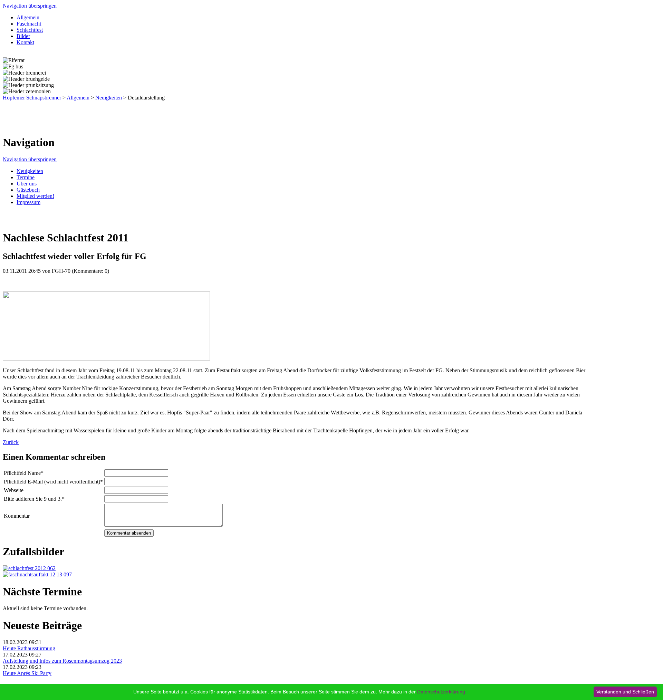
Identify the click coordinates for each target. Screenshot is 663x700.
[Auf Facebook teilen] (19, 221)
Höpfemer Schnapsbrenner (32, 97)
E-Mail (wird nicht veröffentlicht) (53, 482)
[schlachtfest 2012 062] (29, 568)
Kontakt (25, 42)
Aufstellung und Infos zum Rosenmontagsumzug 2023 (62, 661)
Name (24, 473)
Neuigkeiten (108, 97)
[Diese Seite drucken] (5, 221)
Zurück (11, 442)
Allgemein (28, 17)
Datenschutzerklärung (441, 691)
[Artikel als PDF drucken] (12, 221)
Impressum (28, 202)
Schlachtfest (30, 30)
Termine (26, 177)
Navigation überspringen (30, 6)
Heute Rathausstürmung (29, 648)
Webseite (13, 490)
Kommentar (17, 516)
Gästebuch (28, 190)
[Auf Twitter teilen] (26, 221)
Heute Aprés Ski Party (27, 673)
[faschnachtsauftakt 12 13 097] (37, 574)
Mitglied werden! (35, 196)
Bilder (23, 36)
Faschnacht (29, 24)
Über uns (27, 183)
